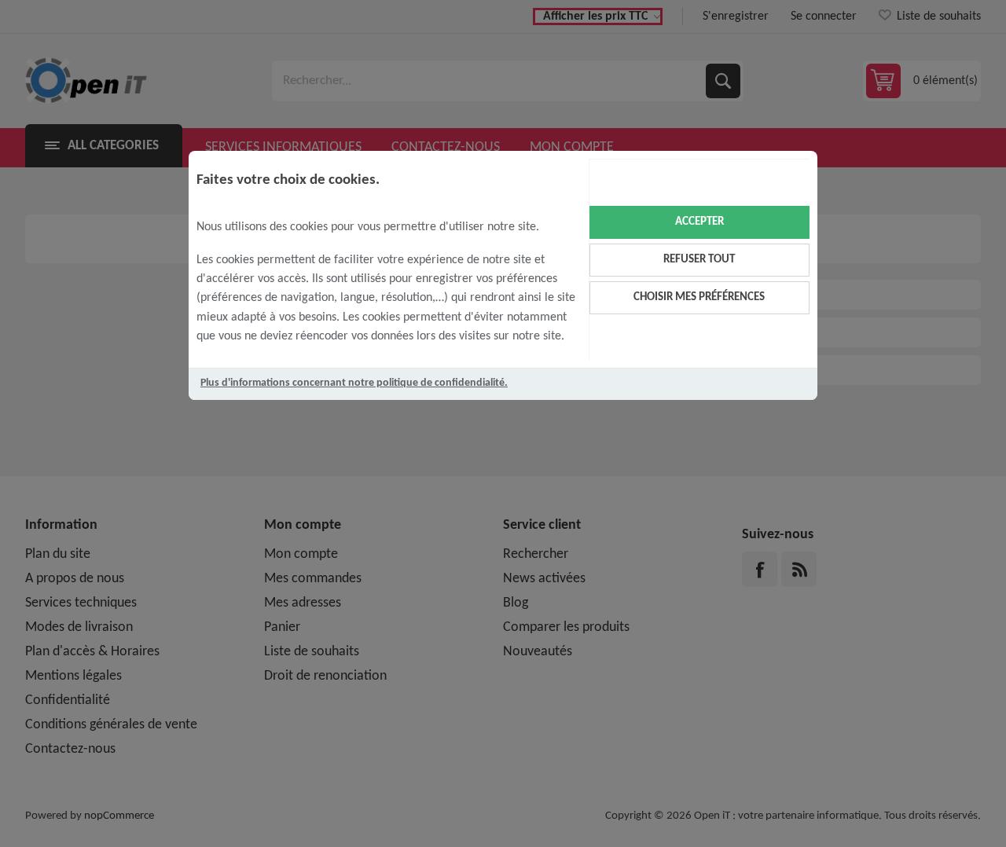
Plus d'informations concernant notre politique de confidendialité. (354, 383)
